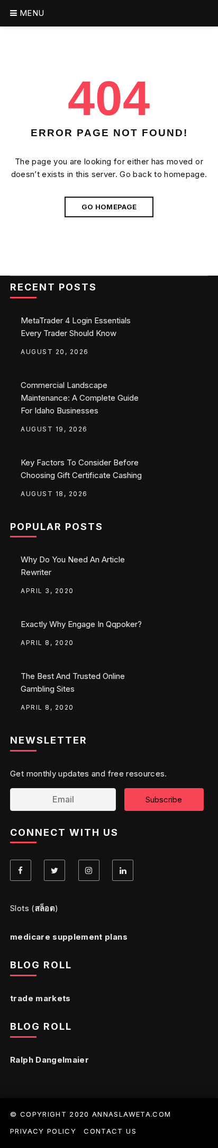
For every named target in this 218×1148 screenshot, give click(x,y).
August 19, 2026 (54, 429)
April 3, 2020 (47, 591)
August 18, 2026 (54, 494)
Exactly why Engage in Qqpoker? (81, 624)
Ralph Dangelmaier (49, 1060)
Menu (30, 13)
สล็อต (45, 908)
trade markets (40, 998)
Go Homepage (109, 206)
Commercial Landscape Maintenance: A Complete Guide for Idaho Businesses (80, 398)
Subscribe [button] (164, 799)
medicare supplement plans (69, 937)
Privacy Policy (43, 1131)
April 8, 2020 (47, 643)
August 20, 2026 (55, 352)
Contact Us (110, 1131)
